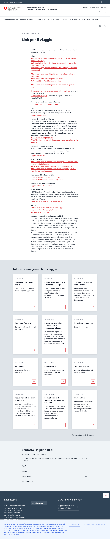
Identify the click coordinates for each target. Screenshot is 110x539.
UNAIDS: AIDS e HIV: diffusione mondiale (46, 81)
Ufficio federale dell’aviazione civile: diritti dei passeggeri (51, 166)
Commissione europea (39, 96)
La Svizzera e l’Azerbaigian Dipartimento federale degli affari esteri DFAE (42, 8)
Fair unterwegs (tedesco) (40, 212)
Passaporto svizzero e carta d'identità (44, 104)
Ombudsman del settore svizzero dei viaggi (47, 207)
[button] (11, 19)
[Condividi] (104, 26)
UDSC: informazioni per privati (42, 138)
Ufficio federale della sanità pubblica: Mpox (47, 79)
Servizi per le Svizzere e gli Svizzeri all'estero (47, 201)
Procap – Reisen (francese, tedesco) (44, 210)
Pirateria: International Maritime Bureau (45, 177)
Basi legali (16, 534)
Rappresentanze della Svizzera (42, 186)
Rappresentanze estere (39, 115)
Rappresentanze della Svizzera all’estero (66, 507)
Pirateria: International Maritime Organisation (47, 180)
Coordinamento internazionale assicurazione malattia (50, 91)
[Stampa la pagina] (100, 26)
